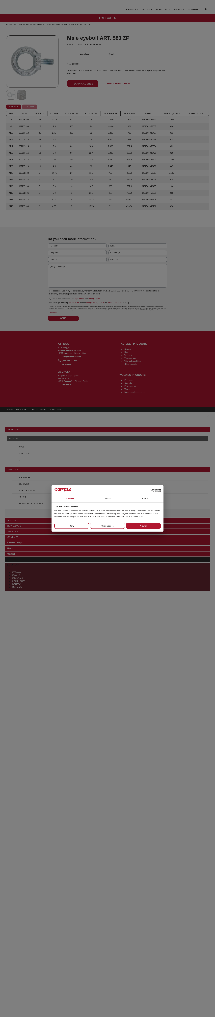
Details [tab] (108, 499)
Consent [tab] (70, 499)
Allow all (143, 526)
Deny (72, 526)
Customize (106, 526)
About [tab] (145, 499)
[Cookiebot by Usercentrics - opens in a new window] (150, 490)
